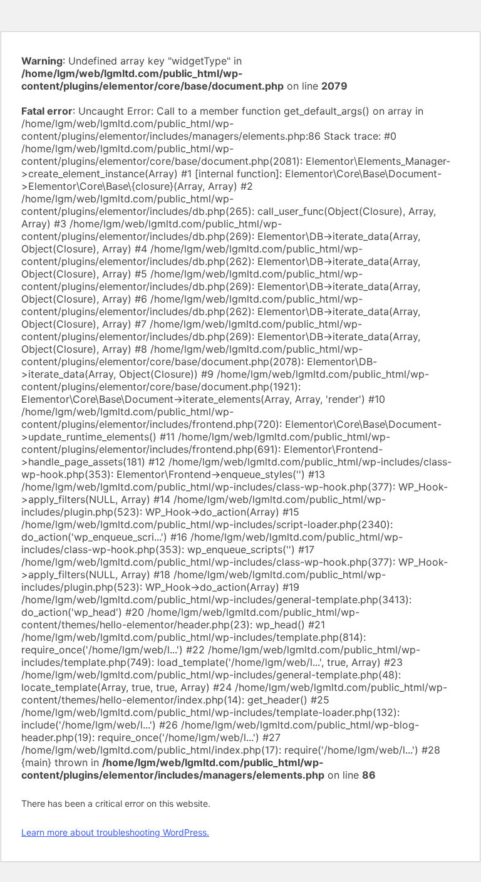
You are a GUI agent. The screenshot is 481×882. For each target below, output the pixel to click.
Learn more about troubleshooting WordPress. (115, 832)
